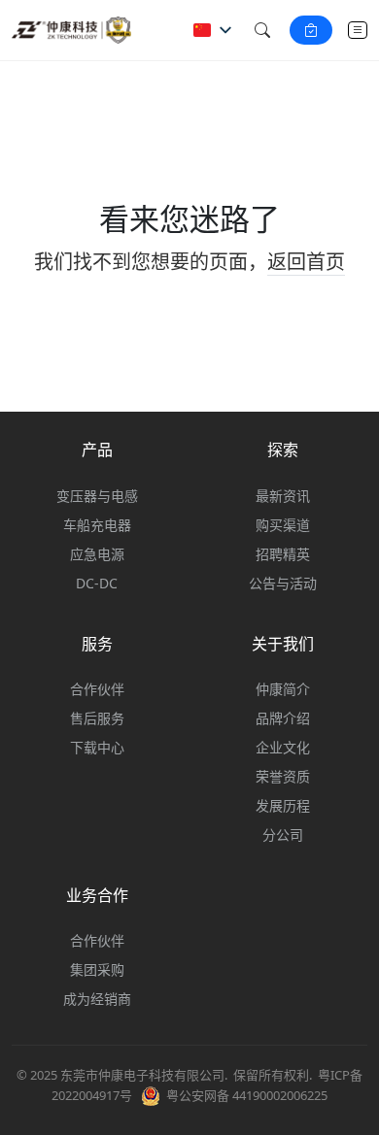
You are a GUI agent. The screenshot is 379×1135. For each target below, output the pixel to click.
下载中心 (97, 747)
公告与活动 (283, 583)
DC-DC (97, 583)
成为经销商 (97, 998)
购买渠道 (283, 525)
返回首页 (306, 262)
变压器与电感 (97, 495)
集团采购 (97, 969)
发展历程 (283, 805)
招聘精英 (283, 554)
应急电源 (97, 554)
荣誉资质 (283, 776)
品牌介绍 (283, 718)
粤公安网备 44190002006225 (246, 1095)
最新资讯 (283, 495)
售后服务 (97, 718)
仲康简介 (283, 689)
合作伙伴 (97, 689)
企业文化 (283, 747)
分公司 (282, 834)
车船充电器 (97, 525)
